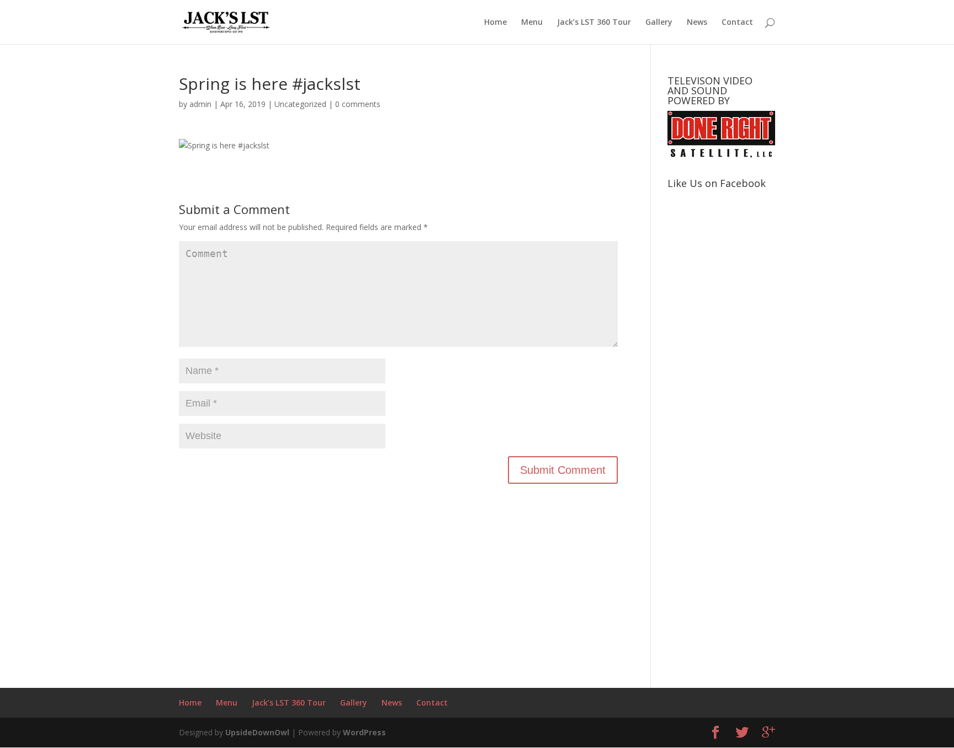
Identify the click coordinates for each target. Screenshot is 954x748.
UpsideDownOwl (257, 732)
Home (495, 22)
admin (200, 104)
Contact (737, 22)
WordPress (364, 732)
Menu (532, 22)
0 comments (357, 104)
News (697, 22)
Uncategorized (300, 104)
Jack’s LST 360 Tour (594, 22)
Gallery (658, 22)
